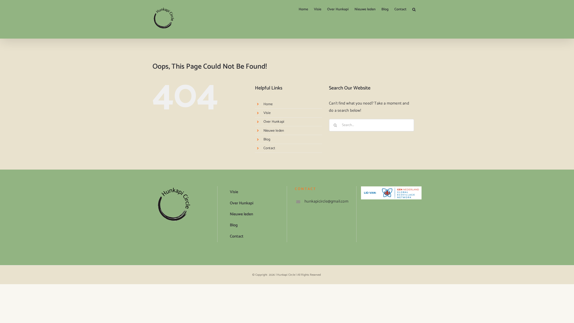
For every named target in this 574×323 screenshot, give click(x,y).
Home (268, 104)
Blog (266, 139)
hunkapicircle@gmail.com (326, 201)
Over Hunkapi (273, 122)
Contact (269, 148)
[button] (414, 9)
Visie (267, 113)
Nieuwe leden (273, 131)
